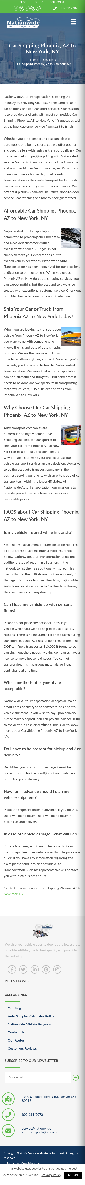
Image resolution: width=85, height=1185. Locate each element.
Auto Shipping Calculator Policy (31, 1016)
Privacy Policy (51, 1175)
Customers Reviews (22, 1048)
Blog (23, 2)
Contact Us (57, 2)
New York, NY (14, 894)
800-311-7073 (69, 8)
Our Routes (16, 1040)
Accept (73, 1175)
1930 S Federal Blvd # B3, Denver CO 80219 (49, 1098)
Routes (38, 2)
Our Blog (14, 1008)
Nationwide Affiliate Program (29, 1024)
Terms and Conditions (21, 1163)
